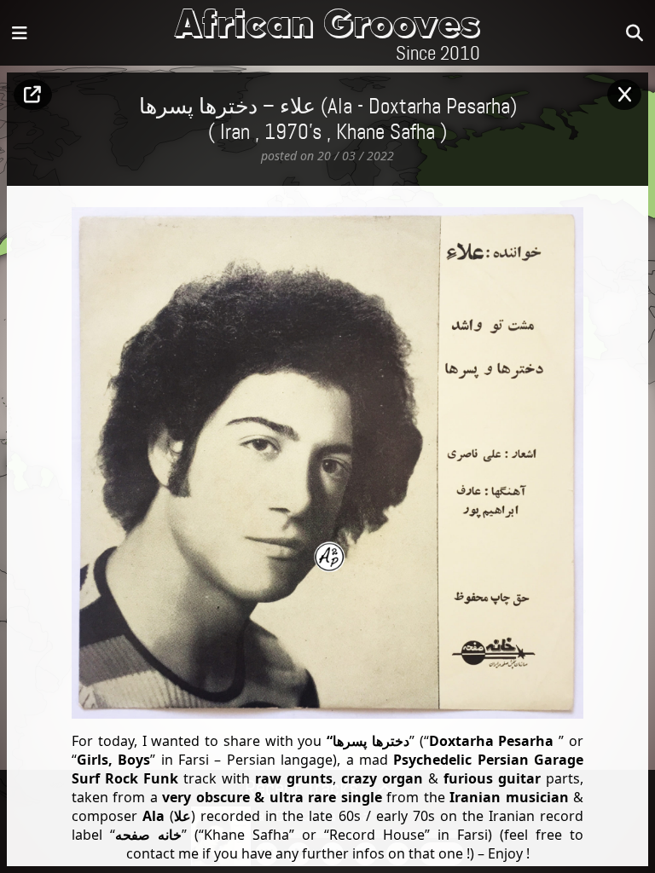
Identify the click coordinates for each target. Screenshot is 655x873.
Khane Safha (385, 133)
